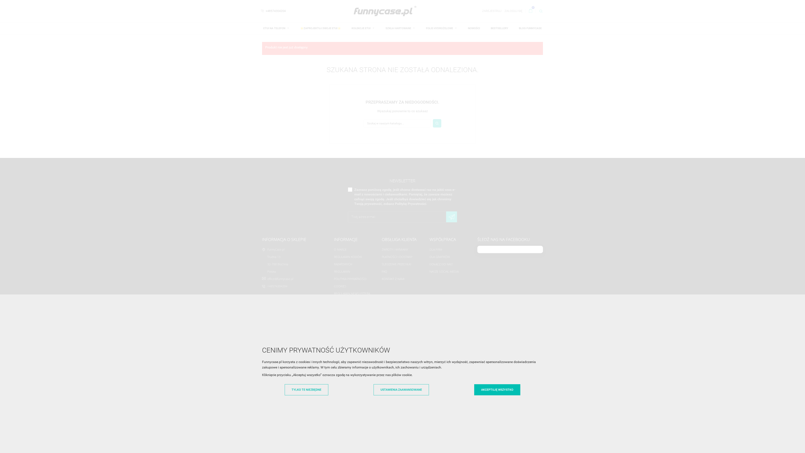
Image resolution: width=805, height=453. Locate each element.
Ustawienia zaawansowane (401, 389)
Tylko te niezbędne (306, 389)
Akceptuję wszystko (497, 389)
